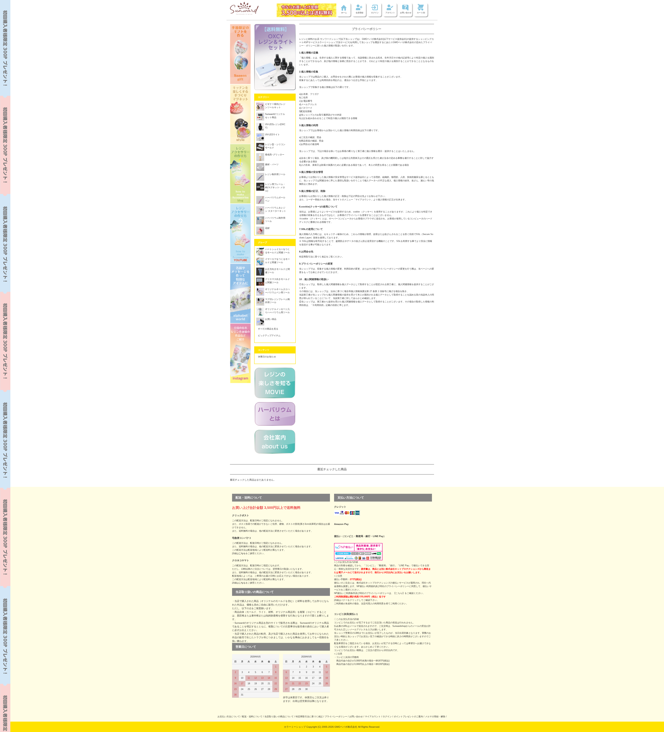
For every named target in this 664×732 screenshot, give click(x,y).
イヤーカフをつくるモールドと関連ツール (277, 261)
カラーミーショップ (327, 42)
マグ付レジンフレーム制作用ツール (277, 301)
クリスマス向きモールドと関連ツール (277, 281)
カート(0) (421, 13)
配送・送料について (252, 716)
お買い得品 (270, 319)
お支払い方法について (229, 716)
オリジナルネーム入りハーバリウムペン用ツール (277, 291)
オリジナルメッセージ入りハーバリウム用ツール (277, 311)
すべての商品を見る (268, 329)
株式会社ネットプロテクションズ (373, 583)
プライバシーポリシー (336, 716)
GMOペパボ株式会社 (372, 39)
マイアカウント (373, 716)
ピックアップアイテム (269, 335)
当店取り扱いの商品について (279, 716)
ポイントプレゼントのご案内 (408, 716)
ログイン (375, 13)
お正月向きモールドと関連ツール (277, 271)
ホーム (344, 13)
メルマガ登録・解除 (435, 716)
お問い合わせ (405, 13)
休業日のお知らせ (267, 357)
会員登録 (359, 13)
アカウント (390, 13)
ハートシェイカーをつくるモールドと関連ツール (277, 251)
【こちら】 (399, 593)
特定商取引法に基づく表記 (309, 716)
